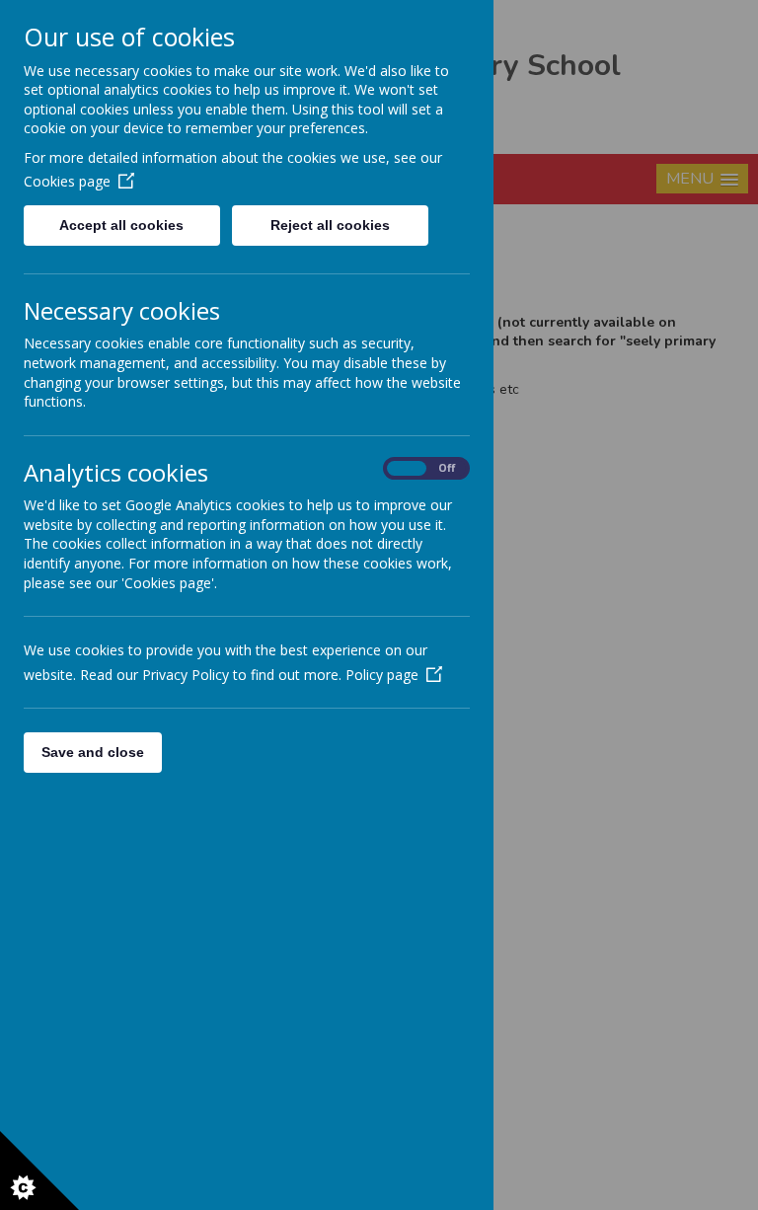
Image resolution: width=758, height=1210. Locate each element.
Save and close (92, 752)
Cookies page (67, 181)
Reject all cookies (330, 225)
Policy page (381, 674)
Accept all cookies (121, 225)
